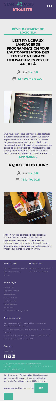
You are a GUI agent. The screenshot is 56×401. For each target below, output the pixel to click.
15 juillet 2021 (30, 179)
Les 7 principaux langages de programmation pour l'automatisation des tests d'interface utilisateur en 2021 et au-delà (28, 52)
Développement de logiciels (28, 30)
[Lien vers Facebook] (6, 355)
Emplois (7, 275)
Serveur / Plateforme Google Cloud (16, 311)
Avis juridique (9, 366)
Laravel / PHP (8, 287)
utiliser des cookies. (25, 388)
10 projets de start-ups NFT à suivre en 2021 (18, 339)
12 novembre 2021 (30, 78)
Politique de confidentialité (41, 366)
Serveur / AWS (8, 307)
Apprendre (28, 157)
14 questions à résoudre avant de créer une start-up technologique (27, 335)
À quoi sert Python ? (28, 165)
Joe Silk (33, 72)
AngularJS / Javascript (11, 291)
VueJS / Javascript (10, 301)
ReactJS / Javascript (10, 304)
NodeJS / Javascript (10, 297)
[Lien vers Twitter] (10, 355)
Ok (41, 388)
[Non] (8, 396)
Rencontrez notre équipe (12, 272)
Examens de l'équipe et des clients (16, 268)
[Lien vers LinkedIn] (14, 355)
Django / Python (9, 294)
